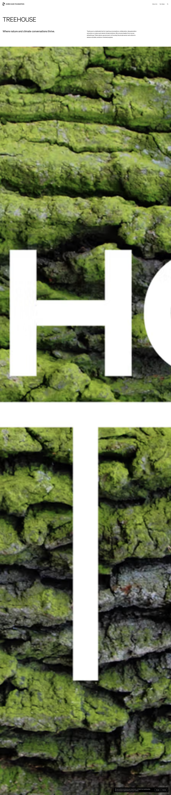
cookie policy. (147, 789)
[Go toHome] (13, 4)
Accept (157, 790)
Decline (164, 790)
